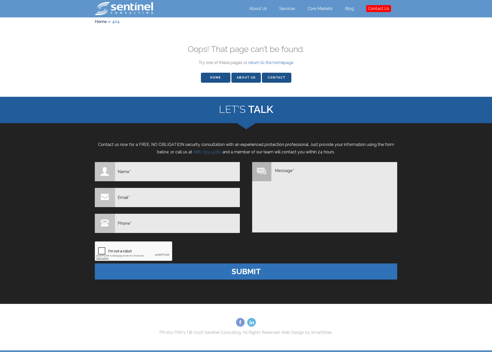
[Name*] (105, 171)
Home (215, 77)
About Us (258, 8)
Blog (349, 8)
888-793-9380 (207, 152)
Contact (276, 77)
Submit (246, 271)
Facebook (240, 322)
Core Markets (320, 8)
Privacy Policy (172, 332)
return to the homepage (270, 62)
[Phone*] (105, 223)
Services (287, 8)
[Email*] (105, 197)
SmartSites (321, 332)
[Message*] (261, 171)
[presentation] (134, 251)
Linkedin (251, 322)
